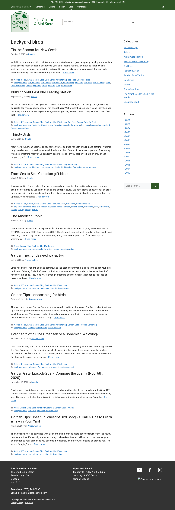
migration (37, 86)
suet (58, 86)
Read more (68, 72)
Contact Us (82, 7)
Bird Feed (72, 80)
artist (20, 207)
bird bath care (43, 288)
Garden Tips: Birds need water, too (37, 255)
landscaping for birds (37, 328)
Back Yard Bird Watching (56, 80)
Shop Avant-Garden (20, 7)
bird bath (36, 83)
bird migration (34, 249)
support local (23, 128)
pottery (21, 210)
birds (108, 83)
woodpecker (66, 86)
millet (44, 86)
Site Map (29, 502)
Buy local (85, 125)
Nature (127, 84)
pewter (14, 210)
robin (71, 249)
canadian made (63, 207)
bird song (40, 454)
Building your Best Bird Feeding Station (41, 92)
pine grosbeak (52, 367)
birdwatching (56, 454)
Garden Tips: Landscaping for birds (38, 295)
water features (89, 167)
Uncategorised (83, 80)
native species (54, 328)
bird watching (99, 83)
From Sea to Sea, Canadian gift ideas (39, 174)
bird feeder (46, 83)
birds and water (62, 288)
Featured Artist (58, 204)
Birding (52, 7)
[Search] (133, 22)
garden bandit (77, 207)
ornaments (104, 207)
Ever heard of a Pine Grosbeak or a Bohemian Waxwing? (54, 334)
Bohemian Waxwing (37, 367)
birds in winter (53, 249)
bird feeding (68, 83)
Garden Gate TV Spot (86, 122)
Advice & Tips (20, 80)
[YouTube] (139, 470)
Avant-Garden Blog (35, 80)
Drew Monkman (18, 86)
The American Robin (27, 216)
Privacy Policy (17, 502)
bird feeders (57, 83)
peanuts (51, 86)
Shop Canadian (83, 204)
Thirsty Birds (21, 134)
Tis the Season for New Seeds (34, 50)
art (15, 207)
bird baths (45, 167)
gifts (96, 207)
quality (28, 210)
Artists (30, 204)
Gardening (40, 7)
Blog (71, 7)
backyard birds (20, 83)
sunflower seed (67, 367)
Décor (62, 7)
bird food (79, 83)
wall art (35, 210)
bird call (31, 454)
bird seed (88, 83)
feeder (29, 86)
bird (29, 83)
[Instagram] (160, 470)
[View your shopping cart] (163, 7)
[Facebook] (150, 470)
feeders (93, 125)
